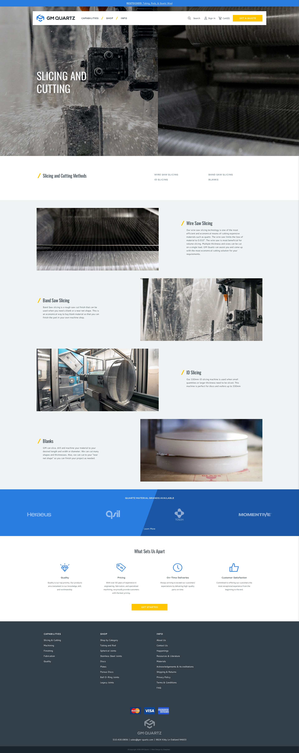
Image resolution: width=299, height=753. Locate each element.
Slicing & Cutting (52, 640)
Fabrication (49, 656)
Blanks (213, 179)
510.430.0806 (120, 739)
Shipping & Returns (166, 672)
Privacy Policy (163, 677)
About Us (161, 640)
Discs (103, 661)
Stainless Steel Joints (111, 656)
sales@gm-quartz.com (142, 739)
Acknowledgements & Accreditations (175, 666)
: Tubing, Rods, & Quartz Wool (149, 3)
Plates (103, 666)
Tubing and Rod (108, 645)
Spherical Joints (108, 650)
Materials (161, 661)
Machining (49, 645)
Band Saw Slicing (220, 174)
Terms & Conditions (167, 682)
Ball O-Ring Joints (109, 677)
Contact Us (162, 645)
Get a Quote (247, 18)
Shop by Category (109, 640)
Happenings (162, 650)
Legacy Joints (107, 682)
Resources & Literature (168, 656)
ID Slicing (161, 179)
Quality (47, 661)
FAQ (159, 687)
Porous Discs (106, 672)
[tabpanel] (39, 514)
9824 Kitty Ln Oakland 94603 (171, 739)
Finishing (48, 650)
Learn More (149, 528)
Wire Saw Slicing (166, 174)
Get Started (149, 607)
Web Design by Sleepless (160, 749)
